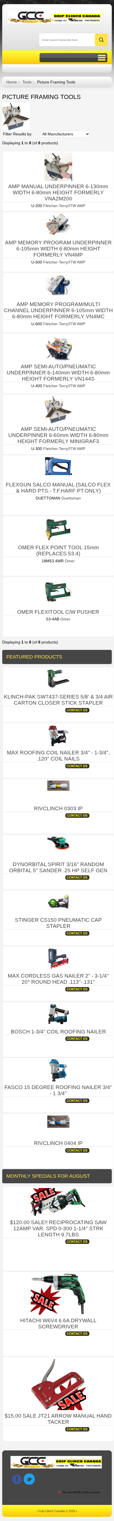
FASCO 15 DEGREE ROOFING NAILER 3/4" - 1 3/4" (58, 1090)
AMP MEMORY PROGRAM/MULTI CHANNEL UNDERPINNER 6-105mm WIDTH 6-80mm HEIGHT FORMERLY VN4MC (58, 310)
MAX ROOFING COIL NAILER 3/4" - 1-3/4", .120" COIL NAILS (58, 756)
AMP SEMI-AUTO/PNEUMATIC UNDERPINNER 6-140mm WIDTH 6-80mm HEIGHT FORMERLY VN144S (58, 373)
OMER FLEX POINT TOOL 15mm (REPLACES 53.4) (58, 550)
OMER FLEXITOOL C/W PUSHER (58, 612)
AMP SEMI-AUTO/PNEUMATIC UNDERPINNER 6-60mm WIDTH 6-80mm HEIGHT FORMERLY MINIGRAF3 (58, 435)
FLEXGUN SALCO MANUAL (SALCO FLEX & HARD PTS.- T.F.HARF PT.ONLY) (58, 488)
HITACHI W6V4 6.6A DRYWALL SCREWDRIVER (58, 1323)
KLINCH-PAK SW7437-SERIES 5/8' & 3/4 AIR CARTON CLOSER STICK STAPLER (58, 700)
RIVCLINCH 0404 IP (58, 1143)
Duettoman (70, 498)
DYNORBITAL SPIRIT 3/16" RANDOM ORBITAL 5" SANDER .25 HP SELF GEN (58, 867)
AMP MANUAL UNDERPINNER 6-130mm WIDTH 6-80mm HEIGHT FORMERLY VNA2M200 (58, 192)
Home (11, 82)
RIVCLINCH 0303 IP (58, 808)
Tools (27, 82)
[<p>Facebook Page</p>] (17, 1479)
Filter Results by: (17, 134)
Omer (69, 561)
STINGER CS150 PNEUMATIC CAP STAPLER (58, 923)
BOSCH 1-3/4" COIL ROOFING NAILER (58, 1032)
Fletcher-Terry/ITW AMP (63, 205)
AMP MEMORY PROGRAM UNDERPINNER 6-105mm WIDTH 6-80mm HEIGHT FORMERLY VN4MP (58, 249)
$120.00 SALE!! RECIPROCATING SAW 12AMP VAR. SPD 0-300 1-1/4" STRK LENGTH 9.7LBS (58, 1228)
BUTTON (73, 57)
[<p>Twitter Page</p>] (29, 1479)
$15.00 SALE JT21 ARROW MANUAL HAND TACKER (58, 1419)
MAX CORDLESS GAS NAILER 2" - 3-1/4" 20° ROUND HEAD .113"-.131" (58, 979)
